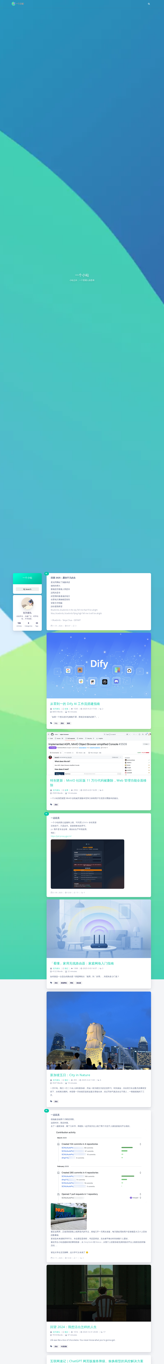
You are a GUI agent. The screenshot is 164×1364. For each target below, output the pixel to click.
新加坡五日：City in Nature (70, 1075)
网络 (71, 983)
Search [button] (28, 589)
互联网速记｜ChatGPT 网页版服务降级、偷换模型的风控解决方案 (96, 1361)
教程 (68, 723)
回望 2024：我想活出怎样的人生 (73, 1327)
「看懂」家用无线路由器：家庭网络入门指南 (82, 963)
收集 (66, 709)
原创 (62, 723)
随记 (66, 968)
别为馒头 (56, 709)
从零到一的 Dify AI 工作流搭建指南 (75, 704)
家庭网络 (64, 983)
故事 (66, 790)
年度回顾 (64, 1346)
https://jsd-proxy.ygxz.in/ (61, 836)
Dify (56, 723)
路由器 (79, 983)
